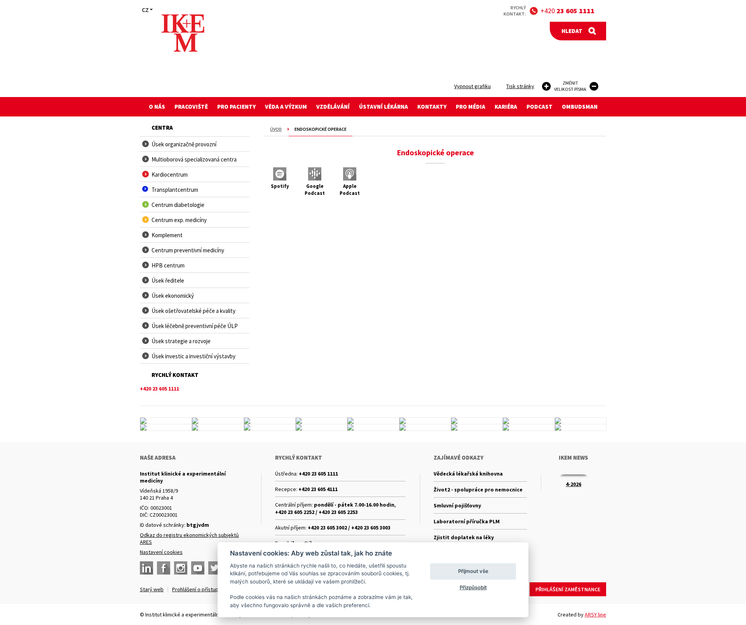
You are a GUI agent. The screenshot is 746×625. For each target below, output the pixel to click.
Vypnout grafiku (472, 86)
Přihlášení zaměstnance (567, 589)
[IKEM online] (425, 427)
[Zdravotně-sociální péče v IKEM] (270, 427)
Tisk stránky (520, 86)
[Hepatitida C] (321, 427)
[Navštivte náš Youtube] (197, 568)
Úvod (276, 129)
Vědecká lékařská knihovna (468, 473)
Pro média (470, 106)
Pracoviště (191, 106)
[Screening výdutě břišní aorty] (528, 420)
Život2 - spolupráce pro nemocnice (478, 489)
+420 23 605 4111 (318, 489)
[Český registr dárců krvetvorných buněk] (321, 420)
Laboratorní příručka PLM (467, 521)
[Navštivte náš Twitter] (214, 568)
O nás (157, 106)
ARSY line (595, 614)
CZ (145, 10)
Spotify (280, 186)
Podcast (539, 106)
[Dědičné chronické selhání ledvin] (218, 427)
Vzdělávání (333, 106)
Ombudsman (580, 106)
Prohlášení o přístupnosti (201, 589)
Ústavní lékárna (383, 106)
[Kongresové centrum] (270, 420)
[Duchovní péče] (373, 427)
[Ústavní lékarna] (166, 420)
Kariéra (506, 106)
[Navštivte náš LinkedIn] (146, 568)
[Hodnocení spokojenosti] (580, 427)
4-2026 (573, 484)
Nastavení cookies (161, 552)
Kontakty (431, 106)
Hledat (571, 31)
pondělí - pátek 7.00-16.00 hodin (354, 504)
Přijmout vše (473, 571)
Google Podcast (315, 189)
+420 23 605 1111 (318, 473)
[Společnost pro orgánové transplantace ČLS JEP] (425, 420)
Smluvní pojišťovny (457, 505)
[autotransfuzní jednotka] (166, 427)
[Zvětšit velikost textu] (546, 86)
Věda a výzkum (286, 106)
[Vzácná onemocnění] (477, 427)
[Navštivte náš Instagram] (180, 568)
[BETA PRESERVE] (528, 427)
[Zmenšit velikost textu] (593, 86)
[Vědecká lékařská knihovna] (580, 420)
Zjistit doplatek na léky (464, 537)
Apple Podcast (350, 189)
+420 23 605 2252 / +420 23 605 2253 (316, 512)
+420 (567, 10)
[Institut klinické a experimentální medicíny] (182, 33)
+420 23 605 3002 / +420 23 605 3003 (349, 527)
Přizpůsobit (473, 587)
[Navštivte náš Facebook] (163, 568)
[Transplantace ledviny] (373, 420)
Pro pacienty (236, 106)
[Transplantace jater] (477, 420)
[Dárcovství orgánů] (218, 420)
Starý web (152, 589)
